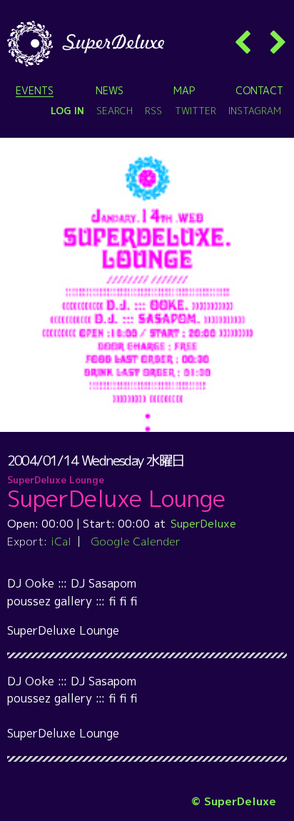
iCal (61, 541)
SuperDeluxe (203, 523)
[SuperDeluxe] (85, 43)
